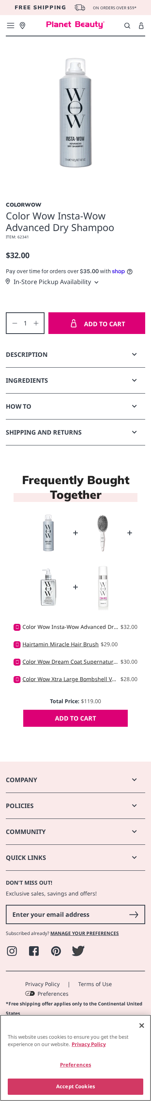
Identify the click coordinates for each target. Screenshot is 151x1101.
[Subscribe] (133, 914)
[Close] (141, 1025)
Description (27, 354)
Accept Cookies (75, 1086)
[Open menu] (10, 25)
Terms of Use (95, 984)
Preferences (53, 993)
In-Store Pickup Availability (52, 281)
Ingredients (27, 380)
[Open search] (127, 26)
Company (21, 780)
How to (18, 406)
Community (26, 831)
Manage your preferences (84, 933)
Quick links (26, 857)
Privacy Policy (42, 984)
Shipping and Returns (44, 432)
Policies (20, 805)
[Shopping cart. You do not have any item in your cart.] (141, 26)
